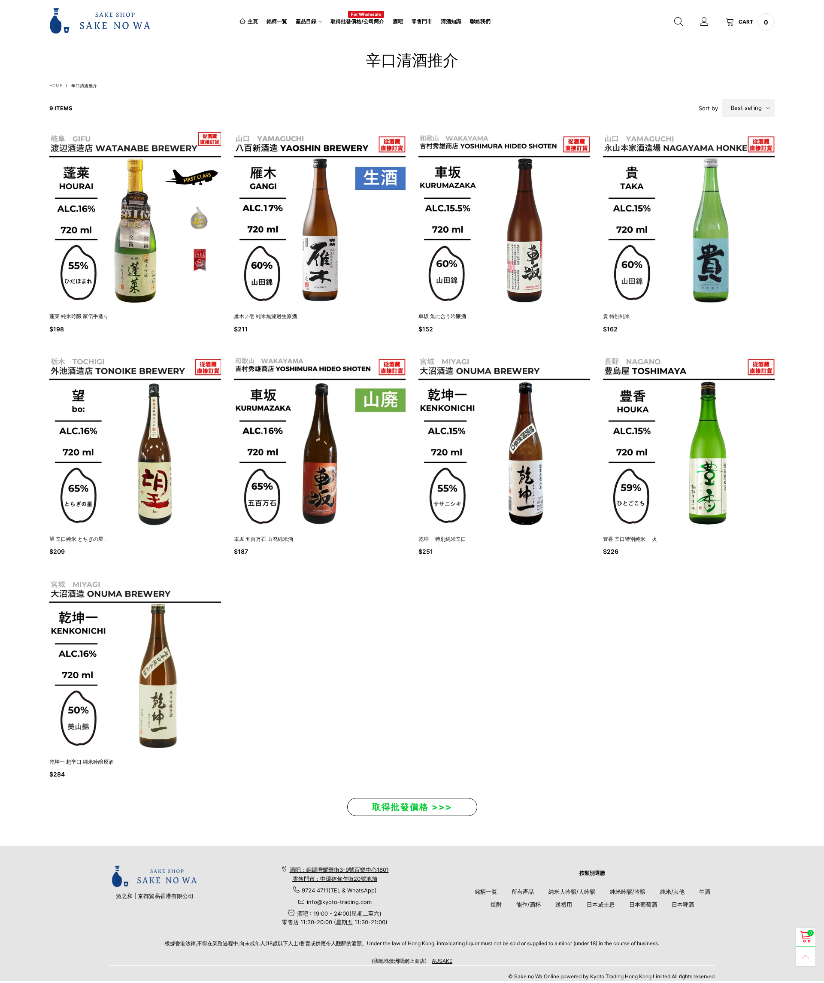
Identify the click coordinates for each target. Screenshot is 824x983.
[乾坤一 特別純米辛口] (504, 441)
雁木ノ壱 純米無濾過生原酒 (265, 316)
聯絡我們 (480, 21)
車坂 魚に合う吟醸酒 (442, 316)
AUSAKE (442, 961)
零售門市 (422, 21)
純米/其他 (672, 891)
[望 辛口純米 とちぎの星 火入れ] (135, 441)
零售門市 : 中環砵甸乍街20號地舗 (335, 878)
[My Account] (704, 22)
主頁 (253, 21)
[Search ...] (678, 22)
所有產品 (523, 891)
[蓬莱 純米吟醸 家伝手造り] (135, 218)
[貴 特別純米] (689, 218)
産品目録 (306, 21)
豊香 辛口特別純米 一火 (630, 539)
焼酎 (496, 904)
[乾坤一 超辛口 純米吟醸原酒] (135, 663)
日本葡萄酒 (643, 904)
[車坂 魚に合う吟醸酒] (504, 218)
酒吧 (398, 21)
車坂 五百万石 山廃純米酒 (263, 539)
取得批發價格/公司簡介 (357, 20)
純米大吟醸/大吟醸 (571, 891)
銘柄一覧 (277, 21)
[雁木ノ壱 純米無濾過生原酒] (320, 218)
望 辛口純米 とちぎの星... (78, 539)
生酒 (704, 891)
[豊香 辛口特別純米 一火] (689, 441)
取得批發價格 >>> (412, 807)
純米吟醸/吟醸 (627, 891)
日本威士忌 (601, 904)
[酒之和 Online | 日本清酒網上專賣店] (100, 20)
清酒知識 (451, 21)
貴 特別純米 (616, 316)
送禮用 (563, 904)
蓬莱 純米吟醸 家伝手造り (79, 316)
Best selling (746, 107)
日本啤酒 (683, 904)
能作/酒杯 (528, 904)
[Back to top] (805, 956)
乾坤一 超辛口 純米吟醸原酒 (84, 761)
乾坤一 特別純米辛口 (442, 539)
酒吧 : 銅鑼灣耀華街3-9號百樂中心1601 (339, 869)
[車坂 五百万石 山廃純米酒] (320, 441)
